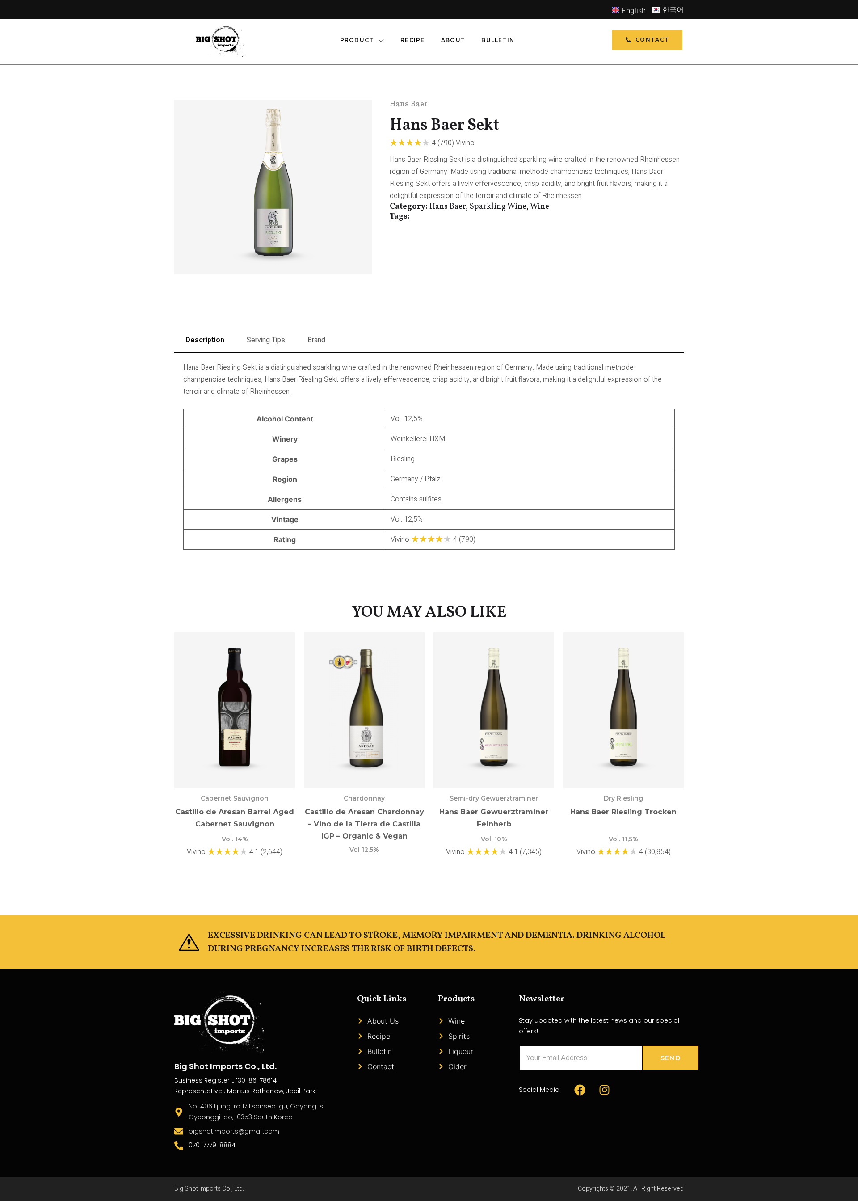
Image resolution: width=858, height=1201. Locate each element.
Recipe (412, 40)
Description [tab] (204, 340)
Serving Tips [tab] (266, 340)
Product (357, 40)
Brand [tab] (316, 340)
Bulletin (497, 40)
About (453, 40)
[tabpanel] (429, 456)
